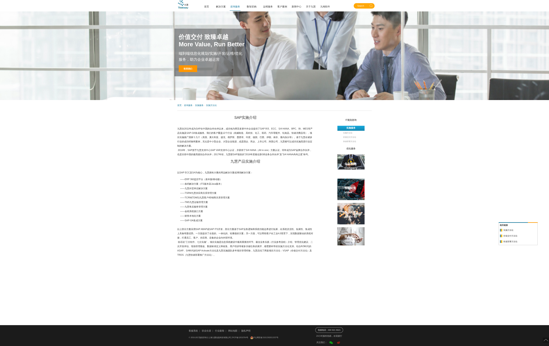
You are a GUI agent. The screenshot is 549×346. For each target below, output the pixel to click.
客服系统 (193, 331)
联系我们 (188, 68)
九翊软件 (325, 6)
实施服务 (199, 105)
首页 (206, 6)
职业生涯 (206, 331)
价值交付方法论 (510, 236)
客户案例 (282, 6)
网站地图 (232, 331)
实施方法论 (211, 105)
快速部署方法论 (510, 241)
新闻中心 (296, 6)
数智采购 (251, 6)
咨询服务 (235, 6)
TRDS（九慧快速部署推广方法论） (195, 255)
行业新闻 (219, 331)
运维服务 (268, 6)
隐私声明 (245, 331)
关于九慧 (311, 6)
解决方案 (221, 6)
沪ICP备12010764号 (239, 337)
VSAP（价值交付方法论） (296, 250)
